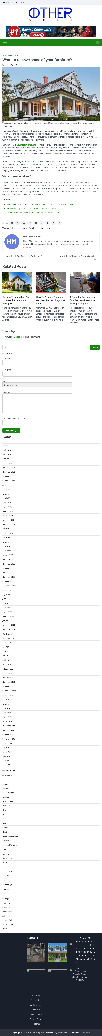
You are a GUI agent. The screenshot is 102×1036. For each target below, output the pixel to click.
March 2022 (7, 612)
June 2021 (6, 651)
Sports (5, 880)
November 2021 (8, 629)
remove (41, 228)
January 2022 (7, 621)
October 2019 (7, 734)
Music (4, 862)
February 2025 (8, 511)
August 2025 (7, 485)
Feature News (8, 801)
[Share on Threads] (53, 223)
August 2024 (7, 533)
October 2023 (7, 568)
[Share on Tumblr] (47, 223)
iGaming (5, 841)
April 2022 (6, 608)
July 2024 (6, 538)
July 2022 (6, 594)
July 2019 (5, 748)
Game (4, 823)
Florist (4, 814)
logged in (18, 337)
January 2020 (7, 721)
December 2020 (8, 678)
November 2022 (8, 577)
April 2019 (6, 761)
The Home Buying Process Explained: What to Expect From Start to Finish (40, 204)
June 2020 (6, 704)
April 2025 (6, 502)
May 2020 (6, 708)
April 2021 (6, 660)
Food (4, 819)
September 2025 (9, 481)
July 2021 (5, 647)
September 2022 (9, 586)
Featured (6, 806)
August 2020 (7, 695)
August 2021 (7, 643)
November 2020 (8, 682)
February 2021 (7, 669)
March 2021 (6, 664)
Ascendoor (62, 1032)
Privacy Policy (7, 920)
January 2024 (7, 555)
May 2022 (6, 603)
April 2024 (6, 551)
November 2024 (8, 524)
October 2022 (7, 581)
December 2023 (8, 559)
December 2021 (8, 625)
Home (4, 929)
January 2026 (7, 463)
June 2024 (6, 542)
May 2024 (6, 546)
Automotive (7, 775)
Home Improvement (10, 56)
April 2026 (6, 450)
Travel (4, 893)
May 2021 (6, 656)
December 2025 (8, 468)
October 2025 (7, 476)
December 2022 (8, 572)
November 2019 (8, 730)
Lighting (5, 854)
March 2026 (7, 454)
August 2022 (7, 590)
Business (6, 779)
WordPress (85, 1032)
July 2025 (6, 489)
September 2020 (9, 691)
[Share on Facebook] (11, 223)
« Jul (77, 968)
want (48, 228)
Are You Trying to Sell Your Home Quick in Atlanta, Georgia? (16, 300)
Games (5, 828)
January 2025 (7, 516)
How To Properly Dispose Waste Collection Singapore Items (50, 300)
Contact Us (6, 907)
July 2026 (6, 441)
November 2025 (8, 472)
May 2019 (6, 756)
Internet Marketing (9, 845)
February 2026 (8, 459)
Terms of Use (7, 924)
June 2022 (6, 599)
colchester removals (19, 228)
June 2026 (6, 446)
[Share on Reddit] (41, 223)
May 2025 (6, 498)
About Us (6, 903)
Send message (11, 430)
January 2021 (7, 673)
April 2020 (6, 713)
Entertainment (8, 792)
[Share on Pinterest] (35, 223)
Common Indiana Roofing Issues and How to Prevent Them (33, 212)
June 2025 (6, 494)
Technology (7, 884)
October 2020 (7, 686)
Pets (4, 867)
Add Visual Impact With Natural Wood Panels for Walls (31, 208)
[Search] (98, 42)
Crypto (5, 784)
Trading (5, 889)
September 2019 (8, 739)
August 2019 (7, 743)
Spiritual (5, 876)
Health (5, 832)
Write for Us (7, 912)
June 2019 (6, 752)
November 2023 (8, 564)
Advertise (6, 916)
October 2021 (7, 634)
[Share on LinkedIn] (23, 223)
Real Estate (7, 871)
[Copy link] (59, 223)
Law (4, 849)
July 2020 (6, 699)
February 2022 (8, 616)
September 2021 (8, 638)
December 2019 (8, 726)
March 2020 (7, 717)
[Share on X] (17, 223)
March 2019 (6, 765)
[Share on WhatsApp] (29, 223)
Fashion (5, 797)
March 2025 (7, 507)
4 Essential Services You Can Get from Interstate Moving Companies (83, 300)
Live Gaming (7, 858)
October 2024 (7, 529)
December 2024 (8, 520)
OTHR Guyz (33, 1032)
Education (6, 788)
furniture (33, 228)
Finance (5, 810)
